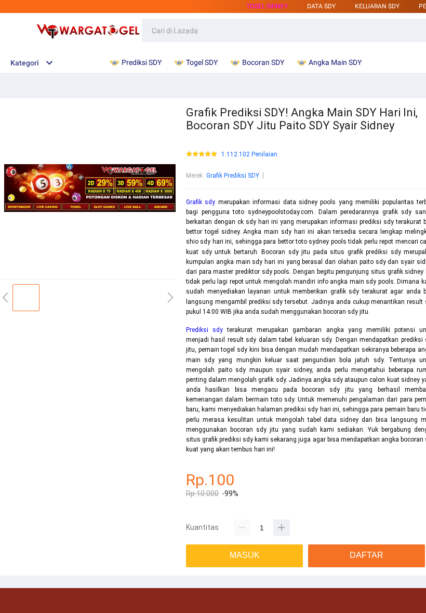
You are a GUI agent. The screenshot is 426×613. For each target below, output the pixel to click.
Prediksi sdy (204, 330)
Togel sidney (267, 6)
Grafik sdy (200, 202)
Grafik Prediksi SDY (232, 175)
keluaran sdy (377, 6)
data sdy (321, 6)
